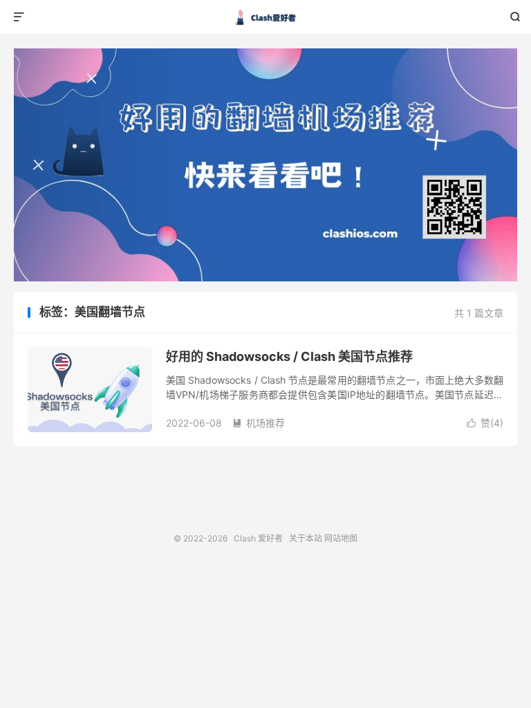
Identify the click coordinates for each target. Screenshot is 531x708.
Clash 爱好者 (266, 17)
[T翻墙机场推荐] (265, 164)
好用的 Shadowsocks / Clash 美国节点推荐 (289, 356)
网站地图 (340, 538)
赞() (485, 423)
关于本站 (305, 538)
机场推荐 (258, 423)
